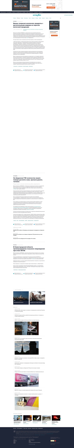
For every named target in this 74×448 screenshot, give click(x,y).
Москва (37, 18)
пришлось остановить (30, 209)
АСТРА (14, 443)
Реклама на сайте (35, 428)
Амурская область (30, 220)
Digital (40, 18)
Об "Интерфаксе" (9, 12)
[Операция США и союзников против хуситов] (56, 420)
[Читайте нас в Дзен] (29, 444)
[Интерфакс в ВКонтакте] (31, 444)
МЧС (17, 220)
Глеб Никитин (16, 269)
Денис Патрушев (25, 66)
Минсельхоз (31, 66)
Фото (50, 18)
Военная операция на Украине (27, 422)
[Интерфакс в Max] (34, 444)
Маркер (15, 442)
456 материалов (35, 422)
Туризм (27, 12)
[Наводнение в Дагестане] (46, 420)
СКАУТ (14, 441)
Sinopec (15, 220)
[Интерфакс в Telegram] (30, 444)
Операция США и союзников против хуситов (55, 422)
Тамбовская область (27, 131)
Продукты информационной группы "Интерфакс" (26, 437)
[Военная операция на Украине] (27, 420)
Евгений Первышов (16, 131)
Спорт (30, 18)
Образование (36, 12)
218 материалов (54, 424)
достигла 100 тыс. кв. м (36, 123)
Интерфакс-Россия (19, 12)
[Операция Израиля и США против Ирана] (18, 420)
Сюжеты (47, 18)
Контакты (14, 428)
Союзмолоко (16, 66)
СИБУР (26, 220)
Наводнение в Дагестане (44, 422)
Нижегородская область (22, 269)
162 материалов (44, 423)
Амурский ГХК (36, 220)
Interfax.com (14, 12)
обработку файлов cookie (50, 433)
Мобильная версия (3, 12)
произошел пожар (41, 122)
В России (18, 18)
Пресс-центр (25, 428)
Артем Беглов (20, 66)
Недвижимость (31, 12)
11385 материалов (25, 423)
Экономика (26, 18)
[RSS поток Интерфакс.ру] (33, 444)
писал (27, 37)
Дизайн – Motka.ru (53, 444)
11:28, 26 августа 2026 (20, 77)
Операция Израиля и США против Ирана (17, 422)
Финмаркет (24, 12)
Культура (33, 18)
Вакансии (29, 428)
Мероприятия (41, 12)
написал (39, 110)
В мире (22, 18)
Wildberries (21, 131)
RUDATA (30, 441)
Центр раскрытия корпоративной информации (34, 442)
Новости (43, 18)
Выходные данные (53, 443)
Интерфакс (37, 15)
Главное (14, 18)
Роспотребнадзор (21, 220)
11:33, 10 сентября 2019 (20, 21)
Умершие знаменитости (37, 421)
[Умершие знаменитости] (37, 420)
